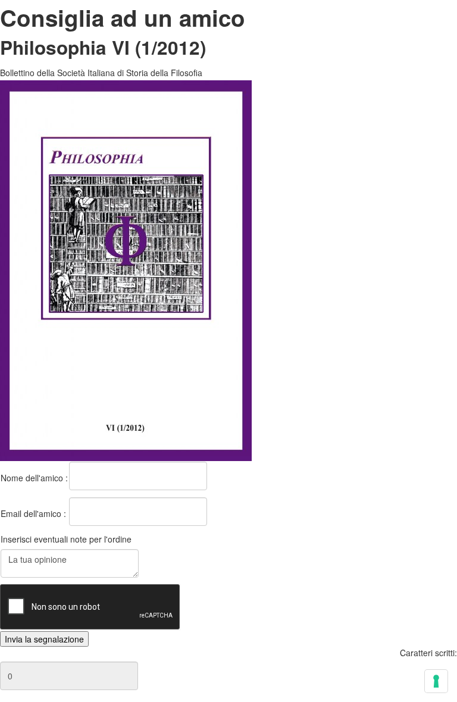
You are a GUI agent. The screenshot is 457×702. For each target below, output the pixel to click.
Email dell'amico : (33, 513)
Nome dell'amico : (34, 478)
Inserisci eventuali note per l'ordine (66, 539)
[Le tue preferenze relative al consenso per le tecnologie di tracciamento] (436, 681)
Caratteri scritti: (428, 653)
